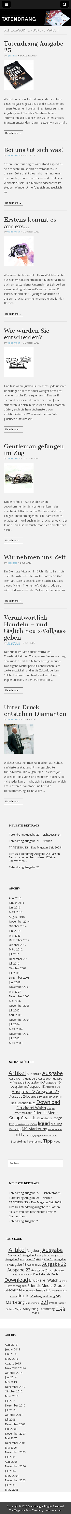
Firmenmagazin (22, 1113)
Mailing (56, 1124)
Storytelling (18, 1141)
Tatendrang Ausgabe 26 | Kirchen (30, 841)
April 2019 (15, 898)
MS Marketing (34, 1128)
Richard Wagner (48, 1135)
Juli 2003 (14, 1038)
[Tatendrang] (35, 17)
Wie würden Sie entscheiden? (26, 334)
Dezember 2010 (19, 959)
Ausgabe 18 (36, 1086)
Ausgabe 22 (24, 1091)
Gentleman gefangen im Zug (34, 450)
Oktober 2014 (17, 926)
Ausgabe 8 (19, 1082)
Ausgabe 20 (53, 1086)
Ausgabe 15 (52, 1082)
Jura (27, 1124)
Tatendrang (34, 1141)
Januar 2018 (16, 903)
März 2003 (15, 1043)
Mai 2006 (15, 1001)
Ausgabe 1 (16, 1078)
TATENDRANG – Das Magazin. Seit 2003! (35, 847)
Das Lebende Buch (23, 1103)
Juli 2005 (14, 1010)
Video (56, 1141)
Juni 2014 (15, 931)
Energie (51, 1108)
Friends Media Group (34, 1115)
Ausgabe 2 (30, 1078)
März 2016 (15, 912)
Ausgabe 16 (19, 1086)
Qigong (35, 1135)
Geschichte (30, 1117)
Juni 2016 (15, 907)
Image (57, 1118)
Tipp (48, 1141)
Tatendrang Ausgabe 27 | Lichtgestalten (35, 834)
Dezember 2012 (19, 940)
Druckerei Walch (31, 1107)
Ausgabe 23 (47, 1091)
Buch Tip (57, 1096)
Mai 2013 (15, 935)
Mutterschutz (55, 1129)
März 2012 (15, 949)
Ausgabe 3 (44, 1078)
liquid (44, 1123)
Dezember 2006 (19, 996)
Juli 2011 (14, 954)
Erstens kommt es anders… (30, 223)
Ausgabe (52, 1073)
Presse (27, 1135)
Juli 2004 (14, 1024)
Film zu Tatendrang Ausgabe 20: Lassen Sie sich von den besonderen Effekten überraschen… (34, 857)
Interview (20, 1124)
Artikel (17, 1073)
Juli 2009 (14, 973)
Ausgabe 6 (56, 1255)
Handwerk (45, 1118)
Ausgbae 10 (34, 1096)
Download (48, 1102)
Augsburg (34, 1074)
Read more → (13, 133)
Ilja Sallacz (12, 55)
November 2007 (19, 987)
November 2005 (19, 1005)
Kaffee (33, 1124)
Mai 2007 (15, 991)
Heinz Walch (13, 155)
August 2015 (17, 917)
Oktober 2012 (17, 945)
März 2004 (15, 1029)
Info (11, 1124)
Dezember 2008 (19, 977)
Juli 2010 (14, 963)
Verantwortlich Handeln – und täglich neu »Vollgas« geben (35, 627)
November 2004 (19, 1020)
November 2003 (19, 1034)
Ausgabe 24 (18, 1096)
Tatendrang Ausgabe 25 (33, 47)
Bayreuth (47, 1096)
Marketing (15, 1129)
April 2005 (15, 1015)
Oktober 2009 (17, 968)
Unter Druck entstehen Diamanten (35, 711)
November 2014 (19, 921)
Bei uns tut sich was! (33, 149)
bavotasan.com (52, 1510)
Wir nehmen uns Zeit (35, 557)
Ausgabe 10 (35, 1082)
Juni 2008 (15, 982)
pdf (18, 1134)
